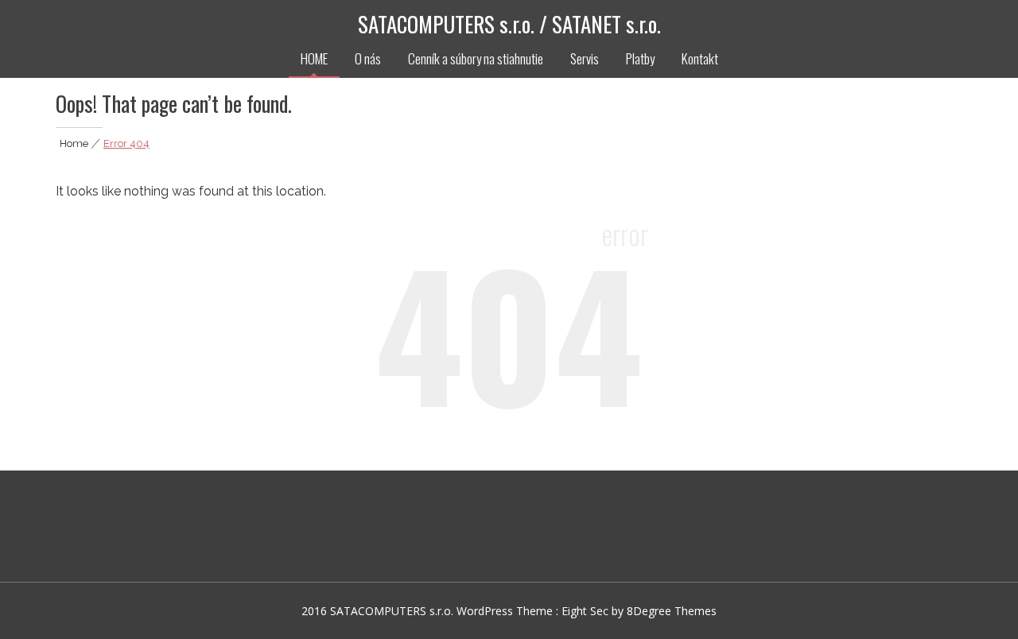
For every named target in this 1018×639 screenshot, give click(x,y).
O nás (368, 58)
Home (74, 143)
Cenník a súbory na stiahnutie (475, 58)
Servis (584, 58)
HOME (314, 58)
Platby (640, 58)
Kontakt (700, 58)
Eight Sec (586, 610)
